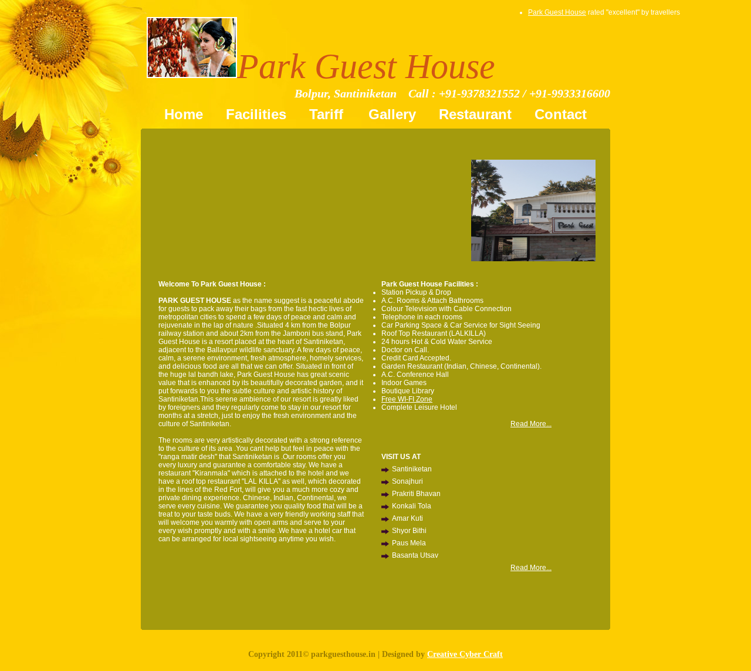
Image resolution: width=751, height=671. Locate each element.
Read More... (531, 424)
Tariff (328, 114)
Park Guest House (557, 12)
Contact (561, 114)
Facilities (256, 114)
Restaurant (475, 114)
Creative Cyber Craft (465, 654)
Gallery (392, 114)
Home (183, 114)
